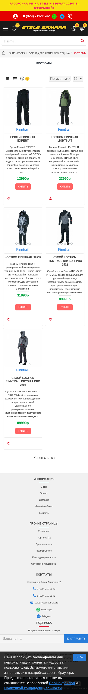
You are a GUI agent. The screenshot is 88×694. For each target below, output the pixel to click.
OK (80, 657)
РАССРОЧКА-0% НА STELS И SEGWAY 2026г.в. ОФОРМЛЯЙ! (44, 6)
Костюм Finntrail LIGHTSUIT (65, 139)
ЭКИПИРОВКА (17, 53)
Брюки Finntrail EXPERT (23, 139)
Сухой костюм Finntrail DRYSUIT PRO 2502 (65, 261)
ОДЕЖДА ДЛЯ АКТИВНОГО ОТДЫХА (49, 53)
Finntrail (22, 129)
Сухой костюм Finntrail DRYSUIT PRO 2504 (23, 381)
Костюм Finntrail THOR (23, 257)
